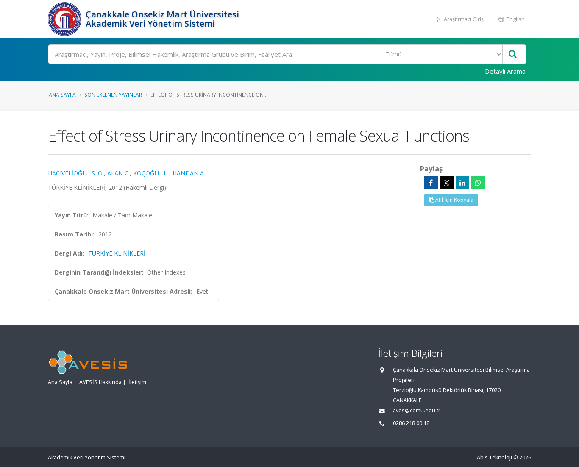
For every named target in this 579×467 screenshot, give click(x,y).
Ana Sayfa (62, 94)
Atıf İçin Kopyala (453, 199)
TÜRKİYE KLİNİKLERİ (116, 253)
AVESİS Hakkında (100, 382)
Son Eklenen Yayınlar (113, 94)
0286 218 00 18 (411, 423)
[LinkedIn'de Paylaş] (462, 182)
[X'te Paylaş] (447, 182)
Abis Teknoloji (494, 457)
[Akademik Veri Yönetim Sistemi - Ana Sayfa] (66, 19)
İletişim (137, 382)
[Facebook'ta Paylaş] (431, 182)
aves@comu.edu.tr (416, 410)
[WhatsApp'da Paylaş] (478, 182)
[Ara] (512, 54)
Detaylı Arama (505, 71)
